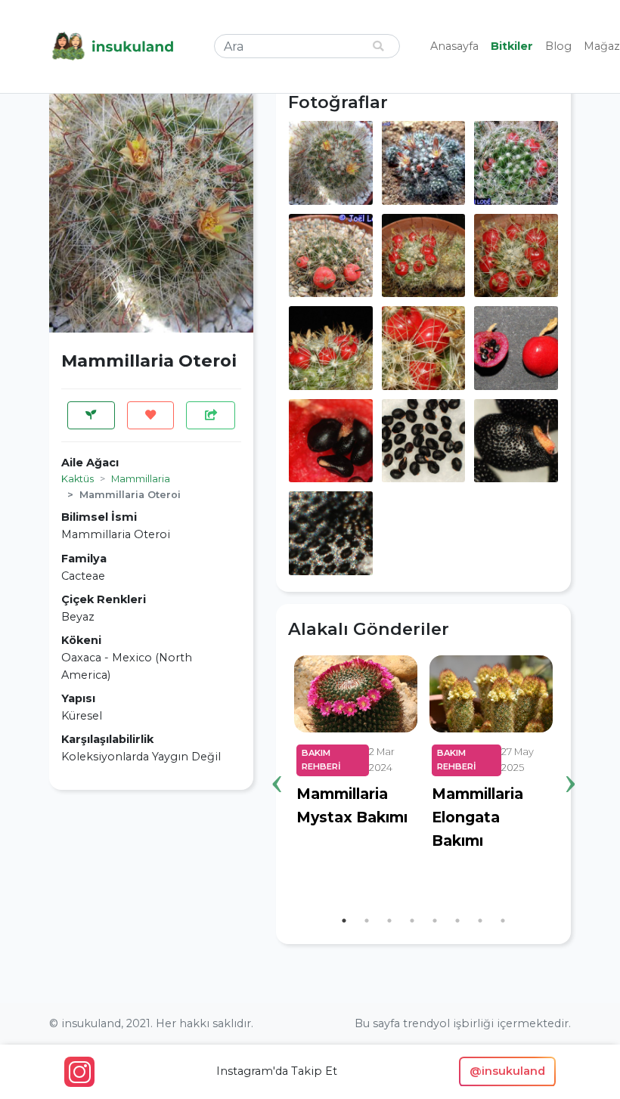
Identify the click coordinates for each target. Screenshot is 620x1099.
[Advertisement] (151, 896)
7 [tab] (480, 920)
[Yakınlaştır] (331, 162)
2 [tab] (366, 920)
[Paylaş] (210, 415)
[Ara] (378, 46)
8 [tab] (502, 920)
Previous (276, 760)
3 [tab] (389, 920)
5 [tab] (434, 920)
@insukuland (507, 1071)
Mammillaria (140, 478)
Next (570, 760)
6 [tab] (457, 920)
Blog (558, 46)
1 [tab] (344, 920)
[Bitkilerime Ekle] (91, 415)
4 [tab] (412, 920)
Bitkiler (512, 46)
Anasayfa (454, 46)
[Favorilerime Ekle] (151, 415)
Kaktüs (77, 478)
